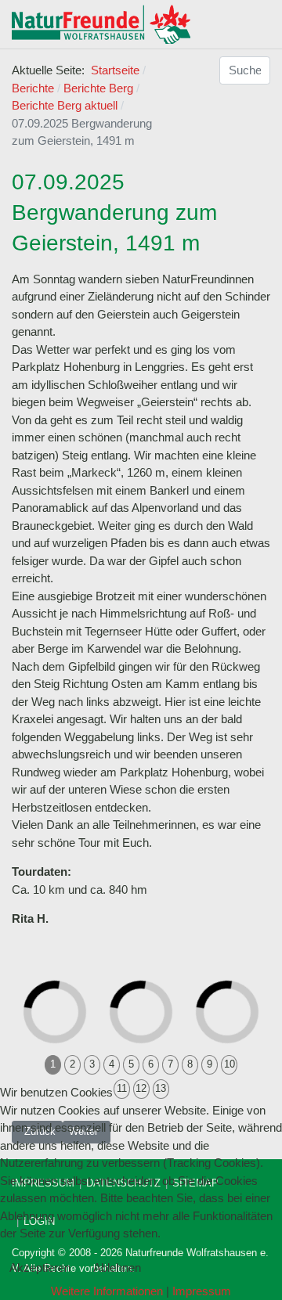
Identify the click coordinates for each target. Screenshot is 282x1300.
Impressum (201, 1291)
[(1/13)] (72, 975)
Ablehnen (117, 1267)
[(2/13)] (158, 975)
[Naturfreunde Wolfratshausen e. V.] (101, 24)
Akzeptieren (39, 1267)
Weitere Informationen (107, 1291)
